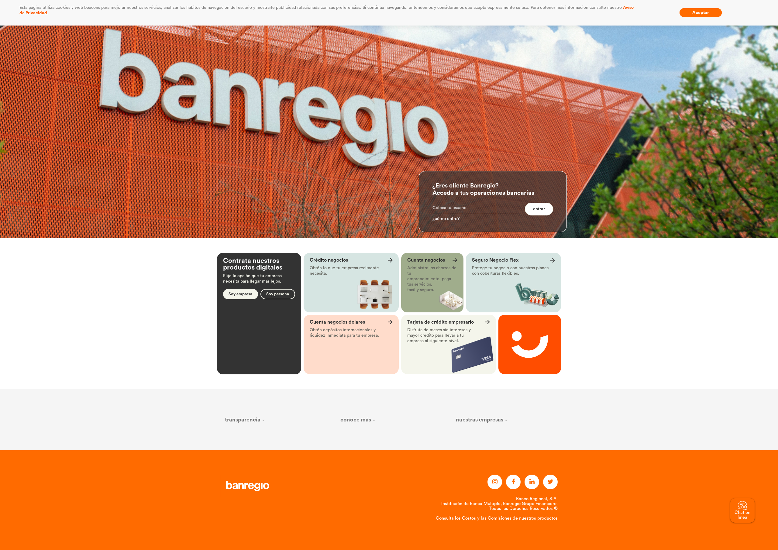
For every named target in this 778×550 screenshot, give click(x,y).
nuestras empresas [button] (480, 419)
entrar (539, 209)
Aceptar (700, 12)
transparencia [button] (243, 419)
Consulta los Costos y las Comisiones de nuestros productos (497, 518)
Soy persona (277, 294)
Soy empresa (240, 294)
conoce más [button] (356, 419)
